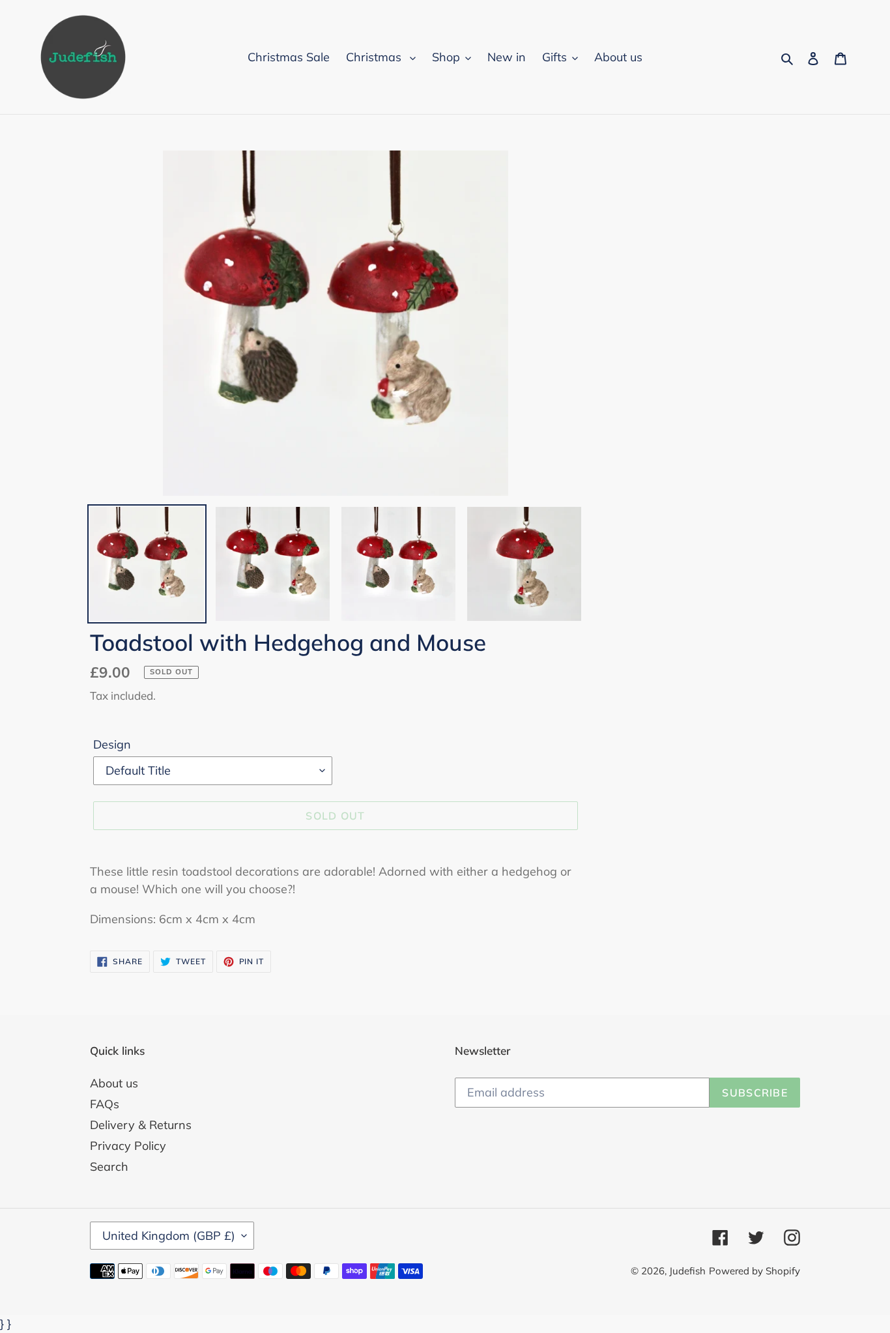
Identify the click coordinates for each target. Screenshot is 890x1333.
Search (109, 1166)
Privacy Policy (128, 1145)
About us (114, 1083)
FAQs (104, 1103)
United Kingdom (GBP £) (168, 1235)
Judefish (687, 1271)
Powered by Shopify (754, 1271)
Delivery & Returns (141, 1124)
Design (112, 744)
